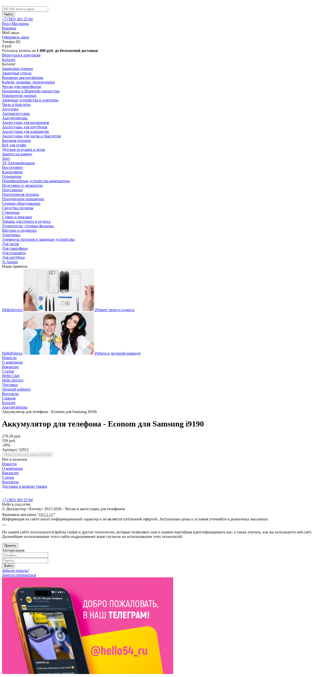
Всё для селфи (14, 145)
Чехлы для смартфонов (21, 86)
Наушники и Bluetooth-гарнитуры (31, 91)
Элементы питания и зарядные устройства (38, 239)
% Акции (10, 262)
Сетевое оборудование (21, 203)
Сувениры (11, 212)
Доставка (10, 385)
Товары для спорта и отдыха (26, 221)
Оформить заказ (15, 37)
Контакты (10, 394)
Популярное (12, 190)
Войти (8, 566)
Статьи (8, 371)
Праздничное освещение (23, 199)
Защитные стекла (16, 73)
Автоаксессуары (16, 113)
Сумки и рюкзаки (17, 217)
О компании (12, 362)
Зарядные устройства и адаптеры (30, 100)
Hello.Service (12, 380)
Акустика (10, 109)
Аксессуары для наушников (25, 122)
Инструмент (12, 167)
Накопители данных (19, 95)
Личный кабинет (16, 389)
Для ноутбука (13, 257)
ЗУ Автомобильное (18, 163)
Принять (10, 545)
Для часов (10, 244)
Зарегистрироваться (19, 575)
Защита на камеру (17, 154)
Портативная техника (20, 194)
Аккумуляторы (14, 118)
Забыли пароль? (15, 570)
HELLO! (46, 514)
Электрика (11, 235)
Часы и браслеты (16, 104)
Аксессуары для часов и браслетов (31, 136)
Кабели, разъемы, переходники (28, 82)
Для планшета (14, 253)
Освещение (11, 176)
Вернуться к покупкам (21, 55)
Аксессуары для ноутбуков (24, 127)
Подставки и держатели (22, 185)
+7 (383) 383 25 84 (17, 500)
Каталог (9, 59)
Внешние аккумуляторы (22, 77)
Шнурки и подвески (19, 230)
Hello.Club (10, 376)
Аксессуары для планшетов (25, 131)
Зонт (6, 158)
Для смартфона (15, 248)
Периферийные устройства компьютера (36, 181)
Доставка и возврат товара (24, 486)
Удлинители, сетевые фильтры (28, 226)
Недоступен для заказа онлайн (27, 454)
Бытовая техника (16, 140)
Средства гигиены (17, 208)
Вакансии (10, 367)
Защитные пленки (17, 68)
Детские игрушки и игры (23, 149)
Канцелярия (12, 172)
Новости (9, 358)
